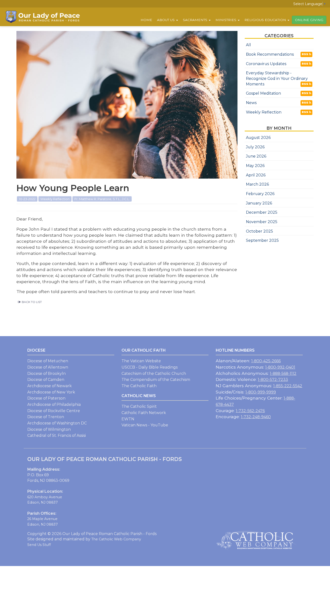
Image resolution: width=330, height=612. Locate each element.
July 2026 (255, 147)
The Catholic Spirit (139, 406)
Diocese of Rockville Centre (53, 410)
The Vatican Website (141, 361)
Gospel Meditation (263, 93)
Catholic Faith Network (144, 412)
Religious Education (265, 20)
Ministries (226, 20)
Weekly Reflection (263, 112)
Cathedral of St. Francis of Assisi (56, 435)
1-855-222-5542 (287, 386)
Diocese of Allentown (47, 367)
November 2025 (261, 221)
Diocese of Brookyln (46, 373)
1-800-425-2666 (266, 361)
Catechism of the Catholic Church (154, 373)
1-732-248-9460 (256, 417)
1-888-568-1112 (283, 373)
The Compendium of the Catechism (156, 379)
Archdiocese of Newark (49, 386)
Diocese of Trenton (45, 417)
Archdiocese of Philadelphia (54, 404)
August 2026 (258, 137)
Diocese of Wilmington (49, 429)
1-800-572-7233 (273, 379)
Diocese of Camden (45, 379)
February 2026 (260, 193)
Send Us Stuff (39, 545)
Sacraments (195, 20)
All (248, 45)
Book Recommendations (270, 54)
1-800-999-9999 (260, 392)
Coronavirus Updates (266, 63)
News (251, 102)
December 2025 (261, 212)
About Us (166, 20)
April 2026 (255, 175)
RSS (305, 54)
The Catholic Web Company (116, 539)
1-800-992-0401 (280, 367)
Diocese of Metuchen (47, 361)
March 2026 (257, 184)
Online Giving (309, 20)
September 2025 (262, 240)
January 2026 (259, 203)
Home (146, 20)
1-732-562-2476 (250, 410)
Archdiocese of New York (51, 392)
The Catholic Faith (139, 386)
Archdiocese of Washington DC (57, 423)
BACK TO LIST (32, 302)
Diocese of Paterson (46, 398)
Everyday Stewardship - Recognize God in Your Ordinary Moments (277, 78)
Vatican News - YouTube (145, 425)
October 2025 (259, 231)
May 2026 (255, 165)
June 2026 (256, 156)
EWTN (128, 419)
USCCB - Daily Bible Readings (150, 367)
